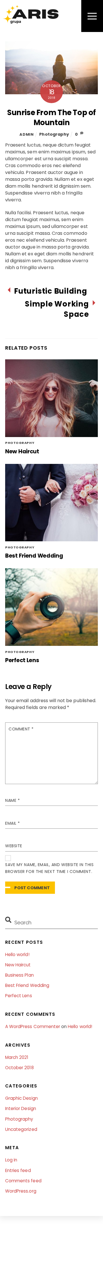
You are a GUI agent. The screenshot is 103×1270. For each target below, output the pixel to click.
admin (26, 134)
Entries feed (18, 1170)
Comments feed (23, 1181)
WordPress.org (20, 1191)
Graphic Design (21, 1098)
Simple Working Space (57, 309)
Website (13, 846)
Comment (21, 729)
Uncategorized (21, 1129)
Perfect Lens (22, 660)
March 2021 (16, 1057)
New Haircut (22, 451)
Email (12, 823)
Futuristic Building (50, 291)
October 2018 (19, 1068)
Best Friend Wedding (34, 556)
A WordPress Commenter (32, 1026)
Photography (54, 134)
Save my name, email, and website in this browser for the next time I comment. (49, 868)
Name (12, 800)
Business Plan (19, 975)
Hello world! (17, 954)
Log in (11, 1160)
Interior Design (20, 1108)
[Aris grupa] (30, 21)
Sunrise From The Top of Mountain (51, 117)
